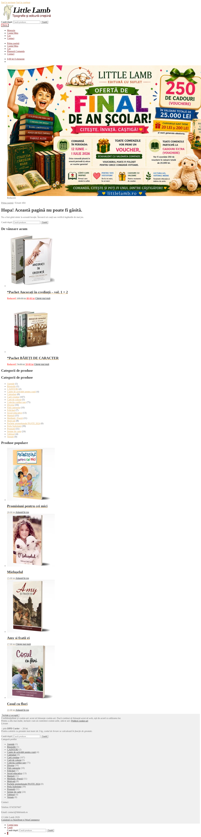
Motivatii (11, 421)
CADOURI (12, 389)
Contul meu (12, 825)
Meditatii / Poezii (15, 418)
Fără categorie (13, 407)
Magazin (11, 30)
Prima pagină (13, 43)
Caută (44, 22)
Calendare (11, 394)
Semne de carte (14, 431)
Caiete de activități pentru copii (21, 391)
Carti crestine (13, 397)
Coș (9, 35)
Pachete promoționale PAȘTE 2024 (23, 423)
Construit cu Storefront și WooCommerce (20, 820)
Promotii (11, 428)
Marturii (11, 415)
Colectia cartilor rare (16, 402)
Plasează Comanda (16, 51)
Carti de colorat (14, 399)
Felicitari (11, 410)
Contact (10, 38)
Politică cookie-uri (79, 721)
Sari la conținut (23, 2)
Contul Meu (12, 33)
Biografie (11, 386)
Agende (10, 383)
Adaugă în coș (22, 512)
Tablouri (11, 434)
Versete (10, 436)
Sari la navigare (8, 2)
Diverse (10, 405)
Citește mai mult (42, 298)
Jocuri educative (14, 413)
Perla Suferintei (14, 426)
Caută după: (6, 22)
